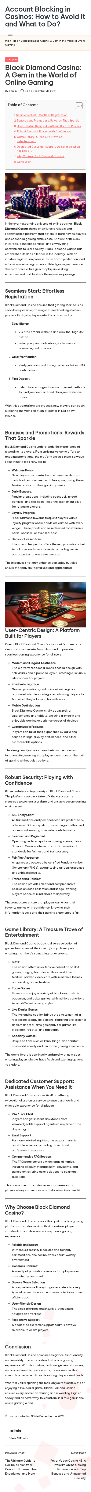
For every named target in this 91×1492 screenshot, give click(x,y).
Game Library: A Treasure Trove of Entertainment (39, 139)
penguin (12, 59)
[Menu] (10, 34)
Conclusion (24, 161)
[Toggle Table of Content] (76, 105)
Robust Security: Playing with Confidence (44, 131)
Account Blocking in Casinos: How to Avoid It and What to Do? (45, 16)
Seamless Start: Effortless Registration (41, 115)
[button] (19, 1438)
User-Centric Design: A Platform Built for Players (49, 126)
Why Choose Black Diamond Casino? (40, 156)
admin (15, 1430)
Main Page (11, 40)
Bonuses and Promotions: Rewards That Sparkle (48, 120)
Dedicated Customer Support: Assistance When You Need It (48, 149)
